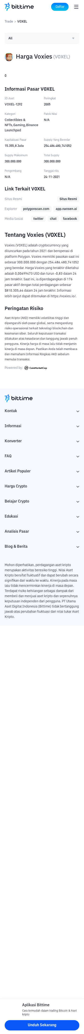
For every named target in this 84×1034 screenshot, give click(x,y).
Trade (9, 21)
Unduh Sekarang (42, 1025)
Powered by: (14, 368)
